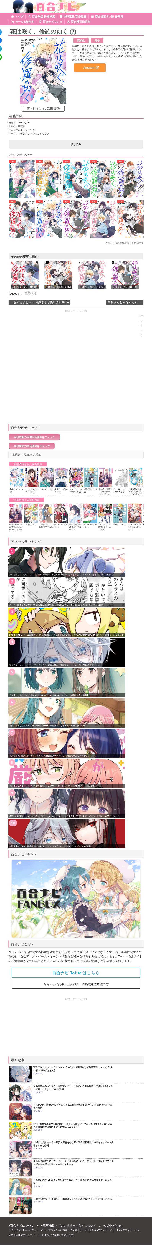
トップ (19, 16)
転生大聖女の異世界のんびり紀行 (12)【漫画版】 (135, 493)
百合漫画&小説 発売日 (109, 16)
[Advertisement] (76, 395)
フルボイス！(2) (46, 489)
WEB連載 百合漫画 (75, 16)
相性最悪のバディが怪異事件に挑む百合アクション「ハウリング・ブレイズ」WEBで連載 (50, 846)
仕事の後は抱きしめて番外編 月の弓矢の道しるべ (75, 527)
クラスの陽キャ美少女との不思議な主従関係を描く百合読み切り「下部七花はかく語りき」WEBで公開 (56, 604)
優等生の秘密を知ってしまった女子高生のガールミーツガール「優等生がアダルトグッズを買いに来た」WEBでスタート (64, 816)
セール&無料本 (24, 21)
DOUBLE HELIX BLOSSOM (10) (119, 490)
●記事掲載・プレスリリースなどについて (68, 1225)
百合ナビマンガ (52, 21)
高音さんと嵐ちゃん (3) (125, 302)
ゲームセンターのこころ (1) (31, 490)
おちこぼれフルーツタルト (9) (75, 490)
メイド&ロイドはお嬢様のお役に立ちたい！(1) (134, 527)
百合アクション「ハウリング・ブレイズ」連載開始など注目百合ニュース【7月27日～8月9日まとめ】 (56, 665)
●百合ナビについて (21, 1225)
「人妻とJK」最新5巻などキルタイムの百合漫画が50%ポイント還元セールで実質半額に (49, 755)
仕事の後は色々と (30, 524)
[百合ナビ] (47, 2)
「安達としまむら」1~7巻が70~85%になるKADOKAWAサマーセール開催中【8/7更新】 (49, 695)
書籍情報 (30, 293)
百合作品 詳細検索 (43, 16)
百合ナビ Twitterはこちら (76, 972)
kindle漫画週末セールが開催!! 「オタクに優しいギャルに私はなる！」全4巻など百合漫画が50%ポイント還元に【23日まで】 (66, 635)
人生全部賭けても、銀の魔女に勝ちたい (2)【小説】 (105, 527)
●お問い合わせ (113, 1225)
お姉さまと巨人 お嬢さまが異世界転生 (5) (39, 302)
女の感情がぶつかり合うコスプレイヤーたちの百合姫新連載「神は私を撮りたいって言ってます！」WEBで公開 (60, 574)
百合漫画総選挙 (80, 21)
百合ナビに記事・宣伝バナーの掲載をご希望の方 (76, 984)
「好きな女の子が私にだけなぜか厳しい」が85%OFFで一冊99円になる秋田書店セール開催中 (52, 786)
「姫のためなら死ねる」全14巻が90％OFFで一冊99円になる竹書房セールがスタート (48, 725)
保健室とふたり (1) (119, 524)
